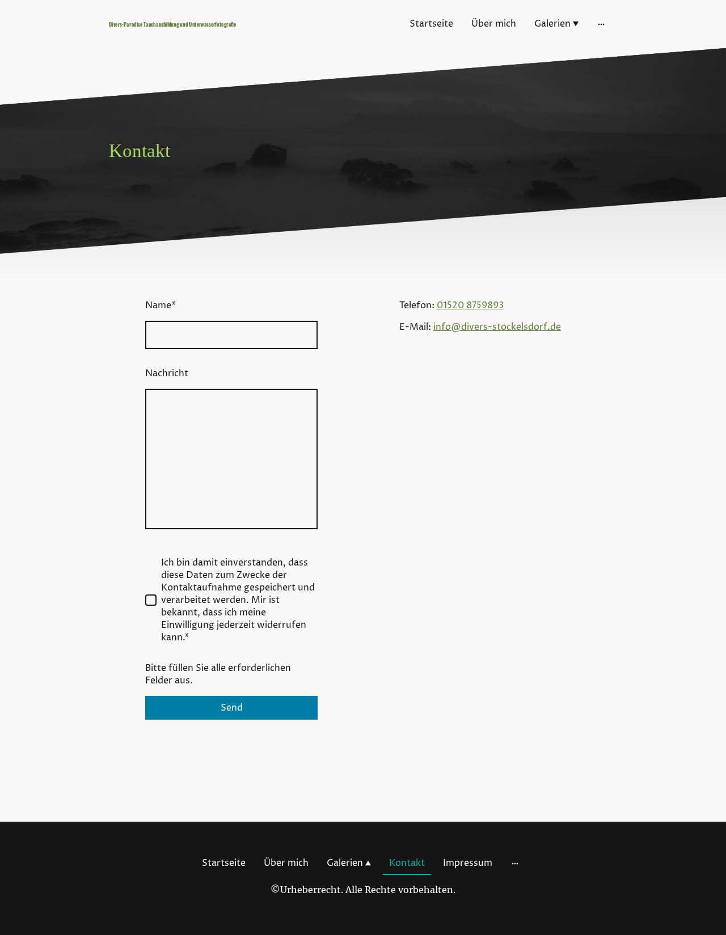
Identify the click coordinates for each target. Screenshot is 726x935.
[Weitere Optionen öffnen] (601, 24)
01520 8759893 (470, 305)
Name (160, 305)
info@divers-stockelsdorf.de (497, 327)
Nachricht (166, 373)
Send (232, 708)
